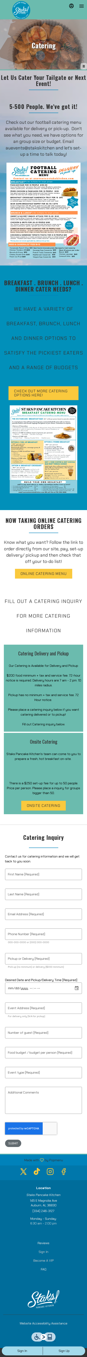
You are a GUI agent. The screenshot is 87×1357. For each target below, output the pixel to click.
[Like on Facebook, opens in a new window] (63, 1173)
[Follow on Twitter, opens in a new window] (23, 1173)
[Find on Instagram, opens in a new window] (50, 1173)
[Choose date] (77, 988)
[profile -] (71, 5)
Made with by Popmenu (33, 1160)
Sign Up (64, 1351)
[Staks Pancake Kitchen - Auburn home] (21, 10)
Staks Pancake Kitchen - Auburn (43, 1299)
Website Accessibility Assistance (43, 1323)
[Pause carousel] (84, 66)
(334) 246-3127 (43, 1211)
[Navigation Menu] (81, 6)
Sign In (22, 1351)
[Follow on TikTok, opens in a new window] (36, 1173)
